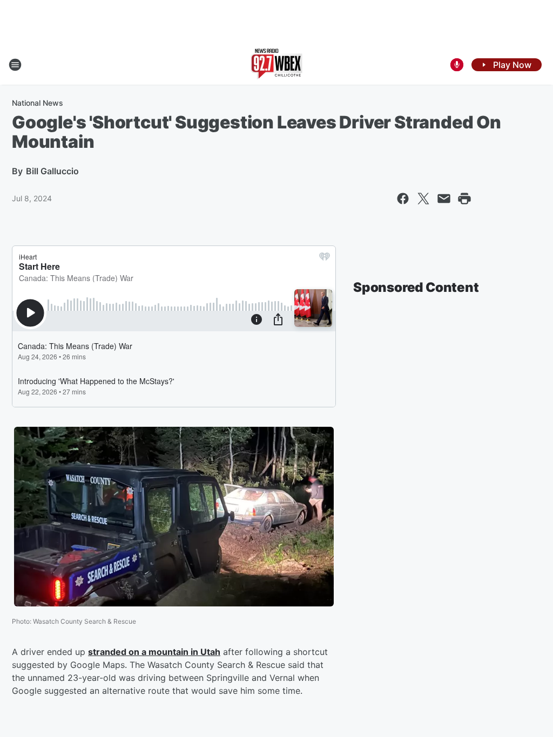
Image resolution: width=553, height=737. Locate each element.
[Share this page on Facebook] (402, 198)
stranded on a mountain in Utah (154, 651)
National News (37, 102)
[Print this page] (464, 198)
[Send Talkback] (456, 64)
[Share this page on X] (423, 198)
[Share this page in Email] (443, 198)
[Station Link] (276, 64)
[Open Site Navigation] (15, 64)
